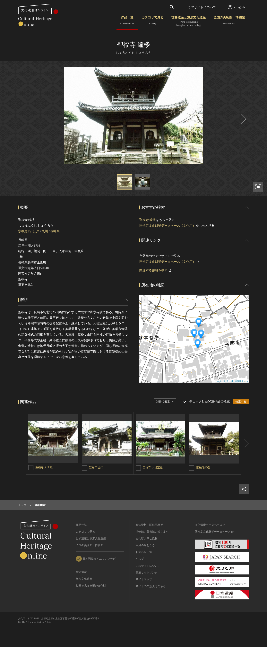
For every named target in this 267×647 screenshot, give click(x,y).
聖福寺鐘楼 (203, 467)
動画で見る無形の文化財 (91, 585)
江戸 (36, 231)
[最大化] (145, 314)
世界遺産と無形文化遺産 (188, 21)
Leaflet (219, 381)
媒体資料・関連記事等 (149, 524)
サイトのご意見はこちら (151, 586)
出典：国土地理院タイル (236, 381)
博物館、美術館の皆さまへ (152, 531)
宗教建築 (24, 231)
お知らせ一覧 (144, 552)
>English (239, 7)
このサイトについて (202, 7)
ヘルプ (140, 558)
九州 (45, 231)
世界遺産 (81, 572)
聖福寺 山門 (96, 467)
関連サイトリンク (147, 572)
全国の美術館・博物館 (229, 20)
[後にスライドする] (243, 119)
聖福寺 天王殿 (44, 467)
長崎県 (55, 231)
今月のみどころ (145, 545)
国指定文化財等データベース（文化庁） (167, 225)
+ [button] (144, 300)
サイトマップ (144, 579)
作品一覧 (127, 20)
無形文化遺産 (84, 578)
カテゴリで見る (153, 20)
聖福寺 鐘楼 (147, 220)
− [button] (144, 305)
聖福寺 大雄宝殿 (153, 467)
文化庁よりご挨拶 (147, 538)
